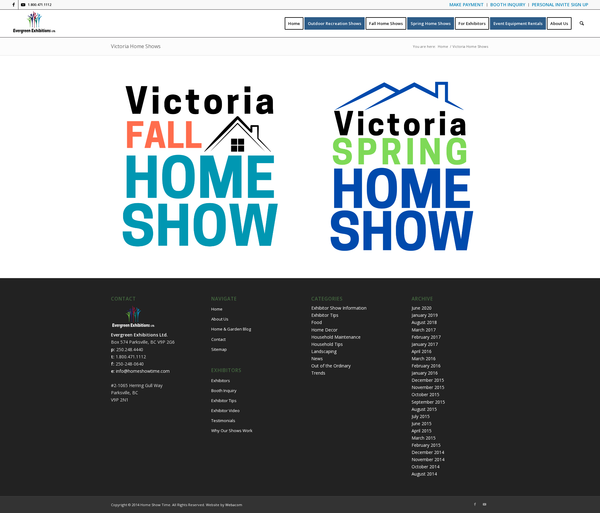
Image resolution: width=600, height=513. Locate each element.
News (317, 358)
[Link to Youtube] (23, 4)
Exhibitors (220, 380)
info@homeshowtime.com (143, 371)
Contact (218, 339)
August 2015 (424, 409)
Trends (318, 373)
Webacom (233, 504)
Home (216, 309)
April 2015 (422, 431)
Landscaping (324, 351)
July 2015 (421, 416)
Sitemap (219, 349)
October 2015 (425, 394)
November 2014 (428, 459)
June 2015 (422, 423)
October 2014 (425, 467)
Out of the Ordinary (331, 366)
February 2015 (426, 445)
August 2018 (424, 322)
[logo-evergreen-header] (34, 23)
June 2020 (422, 308)
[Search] (582, 23)
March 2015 (424, 438)
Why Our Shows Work (231, 430)
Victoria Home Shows (136, 46)
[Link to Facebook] (13, 4)
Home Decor (324, 330)
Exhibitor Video (225, 410)
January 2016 (425, 373)
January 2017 (425, 344)
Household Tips (327, 344)
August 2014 (424, 474)
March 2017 (424, 330)
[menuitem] (466, 5)
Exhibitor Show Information (339, 308)
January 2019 (425, 315)
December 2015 (428, 380)
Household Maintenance (336, 337)
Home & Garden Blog (231, 329)
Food (316, 322)
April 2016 (422, 351)
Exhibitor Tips (224, 400)
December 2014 (428, 452)
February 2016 (426, 366)
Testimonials (223, 420)
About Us (219, 319)
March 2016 (424, 358)
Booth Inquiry (224, 390)
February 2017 (426, 337)
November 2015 (428, 387)
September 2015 (428, 402)
